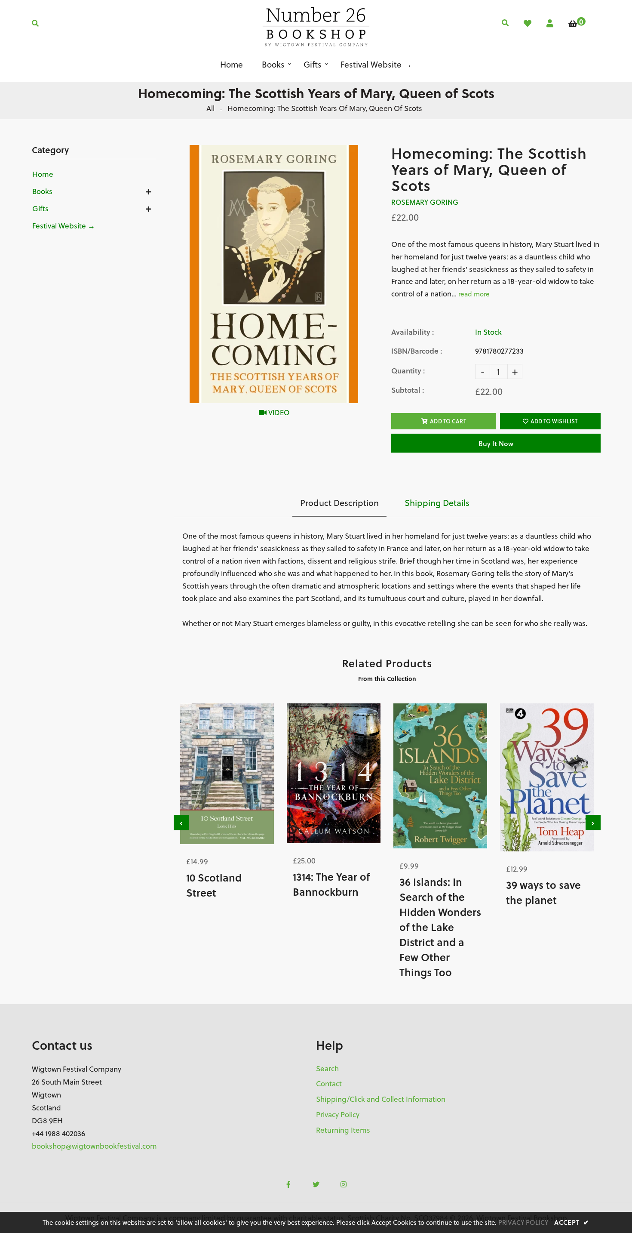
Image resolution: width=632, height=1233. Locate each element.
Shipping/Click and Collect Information (380, 1099)
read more (474, 294)
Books (42, 191)
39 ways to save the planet (543, 892)
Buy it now (496, 443)
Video (278, 412)
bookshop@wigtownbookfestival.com (94, 1146)
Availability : (412, 332)
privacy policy (523, 1222)
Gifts (40, 208)
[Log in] (549, 23)
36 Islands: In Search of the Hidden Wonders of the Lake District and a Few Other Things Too (440, 927)
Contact (329, 1084)
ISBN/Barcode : (416, 350)
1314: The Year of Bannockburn (331, 884)
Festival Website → (63, 226)
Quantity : (408, 370)
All (210, 108)
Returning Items (343, 1130)
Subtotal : (407, 390)
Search (327, 1068)
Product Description (339, 502)
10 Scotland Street (214, 885)
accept (571, 1222)
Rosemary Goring (424, 202)
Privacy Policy (337, 1115)
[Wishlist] (527, 23)
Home (42, 174)
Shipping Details (437, 502)
